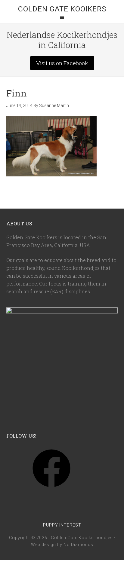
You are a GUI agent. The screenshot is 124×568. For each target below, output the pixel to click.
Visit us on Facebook (62, 63)
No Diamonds (78, 544)
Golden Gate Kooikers (62, 9)
